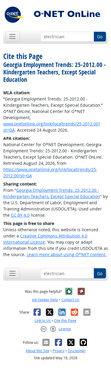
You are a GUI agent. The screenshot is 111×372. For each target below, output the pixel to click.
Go (99, 36)
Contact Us (70, 299)
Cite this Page (65, 320)
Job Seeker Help (45, 299)
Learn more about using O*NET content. (67, 254)
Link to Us (43, 320)
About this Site (37, 350)
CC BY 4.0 (20, 215)
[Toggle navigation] (12, 36)
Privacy (59, 350)
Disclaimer (77, 350)
